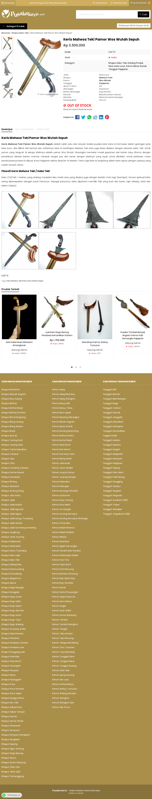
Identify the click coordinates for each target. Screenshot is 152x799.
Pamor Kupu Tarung (62, 500)
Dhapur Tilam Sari (10, 767)
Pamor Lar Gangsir (61, 509)
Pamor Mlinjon (59, 536)
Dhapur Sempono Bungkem (15, 734)
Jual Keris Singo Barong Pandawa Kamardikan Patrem (57, 334)
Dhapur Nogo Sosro (11, 615)
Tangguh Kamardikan (114, 430)
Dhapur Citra (8, 463)
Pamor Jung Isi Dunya (63, 472)
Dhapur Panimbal (10, 656)
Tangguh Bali (109, 389)
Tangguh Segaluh (112, 490)
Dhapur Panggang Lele (13, 651)
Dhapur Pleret (8, 675)
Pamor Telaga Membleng (65, 642)
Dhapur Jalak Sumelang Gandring (18, 527)
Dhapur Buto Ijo (9, 435)
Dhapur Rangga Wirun (12, 698)
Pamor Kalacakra (61, 481)
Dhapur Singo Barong (12, 753)
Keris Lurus (119, 66)
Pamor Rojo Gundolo (62, 582)
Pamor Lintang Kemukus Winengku (70, 518)
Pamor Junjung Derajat (64, 477)
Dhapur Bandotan (10, 389)
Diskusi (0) (43, 129)
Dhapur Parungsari (10, 665)
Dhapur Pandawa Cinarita (14, 642)
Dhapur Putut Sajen (11, 693)
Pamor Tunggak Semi (63, 656)
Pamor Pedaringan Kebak (65, 555)
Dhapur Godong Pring (12, 490)
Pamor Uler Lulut (60, 679)
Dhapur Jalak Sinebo (11, 523)
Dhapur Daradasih (10, 477)
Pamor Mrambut (60, 541)
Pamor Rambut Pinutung (65, 573)
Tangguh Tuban (111, 504)
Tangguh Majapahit (113, 454)
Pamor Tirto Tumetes (63, 647)
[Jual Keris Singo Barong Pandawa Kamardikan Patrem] (57, 311)
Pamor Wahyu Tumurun (64, 688)
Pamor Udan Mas (61, 670)
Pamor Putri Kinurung (63, 569)
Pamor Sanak (59, 587)
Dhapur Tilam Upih (10, 771)
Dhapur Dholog (9, 481)
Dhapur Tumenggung (12, 776)
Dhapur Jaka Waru (10, 495)
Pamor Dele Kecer (61, 444)
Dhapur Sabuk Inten (11, 707)
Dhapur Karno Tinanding (13, 550)
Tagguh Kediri (110, 435)
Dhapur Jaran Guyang (12, 536)
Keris (111, 66)
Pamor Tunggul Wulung (64, 665)
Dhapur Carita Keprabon (14, 449)
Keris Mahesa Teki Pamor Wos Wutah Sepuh (25, 281)
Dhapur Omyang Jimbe (13, 628)
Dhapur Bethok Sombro (13, 412)
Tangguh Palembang (114, 477)
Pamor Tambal (60, 619)
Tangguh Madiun (111, 440)
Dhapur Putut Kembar (12, 688)
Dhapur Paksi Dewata (12, 633)
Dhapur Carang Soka (12, 444)
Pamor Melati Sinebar (63, 532)
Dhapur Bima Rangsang (13, 417)
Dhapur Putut (8, 684)
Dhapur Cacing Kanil (11, 440)
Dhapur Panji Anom (11, 661)
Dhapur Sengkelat (10, 739)
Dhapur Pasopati (10, 670)
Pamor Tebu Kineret (62, 633)
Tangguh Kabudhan (113, 421)
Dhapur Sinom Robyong (13, 762)
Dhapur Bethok (9, 403)
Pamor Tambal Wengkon (65, 624)
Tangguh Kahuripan (113, 426)
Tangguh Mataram (112, 458)
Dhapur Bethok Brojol (12, 407)
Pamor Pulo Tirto (60, 559)
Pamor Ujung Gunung (63, 675)
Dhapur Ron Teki (9, 702)
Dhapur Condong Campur (14, 467)
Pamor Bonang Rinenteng (65, 430)
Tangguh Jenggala (112, 417)
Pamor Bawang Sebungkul (65, 417)
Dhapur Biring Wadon (12, 426)
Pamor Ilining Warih (62, 458)
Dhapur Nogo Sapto (11, 605)
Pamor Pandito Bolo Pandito (66, 550)
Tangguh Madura (112, 444)
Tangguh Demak (111, 412)
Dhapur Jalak (8, 500)
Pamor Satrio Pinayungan (65, 592)
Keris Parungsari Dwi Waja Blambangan (48, 3)
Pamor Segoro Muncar (63, 596)
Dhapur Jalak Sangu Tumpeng (17, 518)
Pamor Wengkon (60, 698)
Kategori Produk (15, 26)
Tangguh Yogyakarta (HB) (116, 513)
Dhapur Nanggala (10, 592)
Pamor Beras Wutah (136, 66)
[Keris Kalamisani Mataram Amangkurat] (19, 316)
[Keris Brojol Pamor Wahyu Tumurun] (95, 316)
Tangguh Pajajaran (118, 69)
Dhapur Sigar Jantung (12, 748)
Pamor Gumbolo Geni (63, 454)
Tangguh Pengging (112, 481)
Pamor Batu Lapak (61, 412)
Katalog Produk (135, 62)
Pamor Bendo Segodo (63, 421)
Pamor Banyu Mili (61, 403)
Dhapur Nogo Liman (11, 596)
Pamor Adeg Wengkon (63, 398)
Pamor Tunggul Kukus (63, 661)
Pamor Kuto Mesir (61, 504)
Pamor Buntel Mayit (62, 440)
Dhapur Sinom (8, 757)
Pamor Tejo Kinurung (63, 638)
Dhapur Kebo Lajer (10, 555)
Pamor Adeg (58, 389)
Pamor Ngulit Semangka (64, 546)
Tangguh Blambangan (114, 398)
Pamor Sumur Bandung (64, 615)
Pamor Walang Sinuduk (64, 693)
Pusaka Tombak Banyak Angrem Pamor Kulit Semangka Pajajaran (133, 335)
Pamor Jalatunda (61, 463)
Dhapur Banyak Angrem (13, 394)
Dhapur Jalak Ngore (11, 513)
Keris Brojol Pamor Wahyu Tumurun (95, 344)
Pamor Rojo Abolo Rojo (63, 578)
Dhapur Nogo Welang (12, 624)
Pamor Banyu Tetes (62, 407)
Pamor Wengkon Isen (63, 702)
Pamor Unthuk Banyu (63, 684)
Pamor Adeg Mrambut (63, 394)
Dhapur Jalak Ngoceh (12, 509)
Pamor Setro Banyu (62, 601)
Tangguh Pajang (111, 467)
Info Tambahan (24, 129)
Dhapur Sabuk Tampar (13, 711)
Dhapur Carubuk (9, 454)
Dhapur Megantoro (11, 578)
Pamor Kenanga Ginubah (65, 490)
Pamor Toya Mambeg (63, 651)
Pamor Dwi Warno (61, 449)
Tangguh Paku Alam (113, 472)
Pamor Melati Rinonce (63, 527)
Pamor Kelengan (60, 486)
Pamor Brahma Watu (63, 435)
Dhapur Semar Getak (12, 721)
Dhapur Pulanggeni (11, 679)
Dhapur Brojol (8, 430)
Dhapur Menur (8, 582)
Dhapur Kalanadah (11, 546)
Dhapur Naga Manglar (12, 587)
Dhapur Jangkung (10, 532)
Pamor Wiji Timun (61, 707)
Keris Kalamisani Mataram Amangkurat (19, 344)
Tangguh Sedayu (112, 486)
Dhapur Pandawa (10, 638)
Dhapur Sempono (10, 730)
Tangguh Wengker (112, 509)
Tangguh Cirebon (112, 407)
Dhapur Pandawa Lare (12, 647)
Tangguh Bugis (110, 403)
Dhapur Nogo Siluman (12, 610)
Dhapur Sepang (9, 744)
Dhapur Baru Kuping (11, 398)
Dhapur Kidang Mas (11, 564)
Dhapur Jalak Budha (11, 504)
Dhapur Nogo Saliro (11, 601)
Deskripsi (6, 129)
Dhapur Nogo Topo (11, 619)
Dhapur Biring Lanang (12, 421)
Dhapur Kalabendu (11, 541)
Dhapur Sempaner (10, 725)
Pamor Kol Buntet (61, 495)
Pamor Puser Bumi (61, 564)
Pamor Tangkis (59, 628)
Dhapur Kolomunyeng (12, 569)
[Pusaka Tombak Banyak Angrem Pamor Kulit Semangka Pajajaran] (132, 311)
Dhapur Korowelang (11, 573)
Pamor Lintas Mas (61, 523)
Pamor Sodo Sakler (61, 610)
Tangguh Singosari (112, 495)
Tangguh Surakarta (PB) (115, 500)
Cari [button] (144, 14)
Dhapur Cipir (7, 458)
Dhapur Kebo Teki (118, 62)
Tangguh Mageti (111, 449)
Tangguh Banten (111, 394)
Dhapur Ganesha (10, 486)
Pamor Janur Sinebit (62, 467)
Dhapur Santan (9, 716)
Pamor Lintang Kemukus (64, 513)
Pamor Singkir (59, 605)
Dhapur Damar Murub (12, 472)
